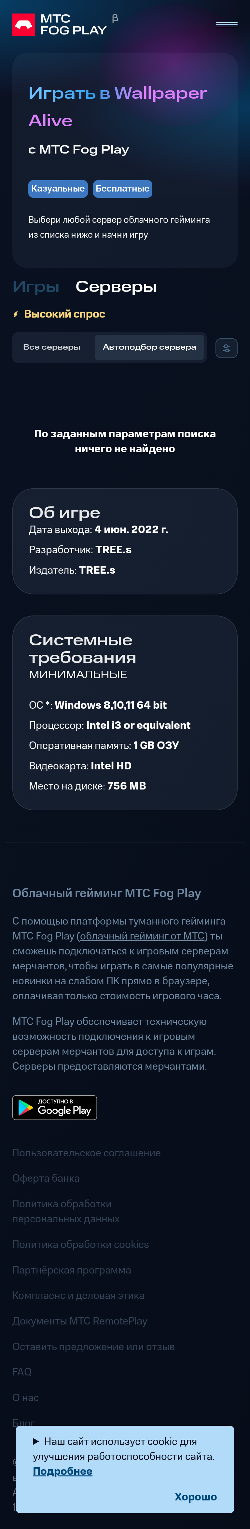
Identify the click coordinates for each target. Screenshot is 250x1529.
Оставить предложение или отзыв (93, 1346)
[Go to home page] (108, 25)
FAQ (22, 1372)
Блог (23, 1423)
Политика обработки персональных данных (66, 1211)
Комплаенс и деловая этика (78, 1295)
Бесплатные (122, 188)
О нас (25, 1397)
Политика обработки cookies (80, 1244)
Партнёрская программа (71, 1270)
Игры (36, 287)
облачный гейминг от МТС (142, 936)
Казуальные (58, 188)
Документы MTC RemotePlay (79, 1321)
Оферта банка (46, 1178)
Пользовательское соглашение (86, 1153)
